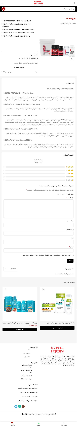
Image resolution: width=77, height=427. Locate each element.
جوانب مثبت (69, 221)
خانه (74, 23)
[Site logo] (38, 3)
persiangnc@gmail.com (26, 388)
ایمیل (71, 247)
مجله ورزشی (26, 353)
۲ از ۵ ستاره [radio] (62, 194)
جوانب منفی (69, 229)
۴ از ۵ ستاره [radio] (59, 194)
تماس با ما (27, 357)
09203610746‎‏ (26, 396)
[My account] (3, 3)
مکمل (70, 23)
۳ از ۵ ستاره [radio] (60, 194)
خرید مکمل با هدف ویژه (26, 371)
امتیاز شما (70, 194)
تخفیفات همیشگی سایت (27, 366)
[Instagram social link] (23, 406)
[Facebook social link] (30, 58)
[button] (57, 328)
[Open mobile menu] (74, 3)
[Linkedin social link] (22, 58)
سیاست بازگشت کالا (26, 379)
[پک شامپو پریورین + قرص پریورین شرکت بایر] (57, 304)
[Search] (3, 9)
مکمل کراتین (64, 23)
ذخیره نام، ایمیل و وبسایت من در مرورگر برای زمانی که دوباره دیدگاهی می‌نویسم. (46, 255)
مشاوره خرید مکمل (26, 375)
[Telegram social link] (19, 58)
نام (72, 238)
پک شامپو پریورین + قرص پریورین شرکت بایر (60, 323)
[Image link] (58, 350)
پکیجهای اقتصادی (28, 63)
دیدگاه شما (69, 198)
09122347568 (24, 392)
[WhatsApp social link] (19, 406)
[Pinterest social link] (24, 58)
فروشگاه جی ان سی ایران (42, 414)
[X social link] (27, 58)
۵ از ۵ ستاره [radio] (57, 194)
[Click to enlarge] (71, 58)
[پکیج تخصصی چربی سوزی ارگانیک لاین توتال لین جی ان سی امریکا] (20, 304)
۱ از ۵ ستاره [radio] (63, 194)
